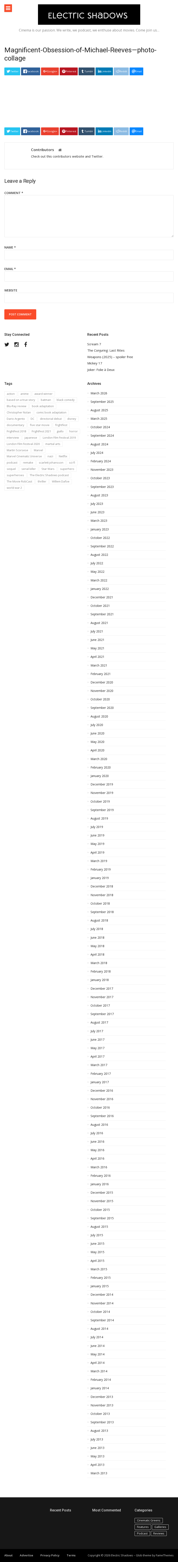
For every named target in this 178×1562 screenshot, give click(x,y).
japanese (31, 437)
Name (10, 247)
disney (71, 419)
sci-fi (72, 462)
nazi (50, 456)
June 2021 (97, 640)
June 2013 (97, 1448)
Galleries (160, 1527)
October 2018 (100, 903)
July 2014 (97, 1337)
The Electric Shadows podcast (49, 475)
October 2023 (100, 478)
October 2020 (100, 699)
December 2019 (102, 784)
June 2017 (97, 1040)
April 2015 (97, 1261)
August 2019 (99, 818)
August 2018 (99, 920)
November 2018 (102, 895)
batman (46, 400)
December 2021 (102, 597)
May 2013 (97, 1456)
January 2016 (100, 1184)
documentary (15, 425)
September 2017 (102, 1014)
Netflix (63, 456)
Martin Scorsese (17, 450)
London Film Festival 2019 (59, 437)
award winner (43, 394)
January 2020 (100, 776)
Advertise (26, 1555)
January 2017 (100, 1082)
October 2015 (100, 1210)
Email (10, 269)
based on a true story (21, 400)
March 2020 (99, 759)
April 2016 (97, 1158)
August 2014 (99, 1329)
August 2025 (99, 410)
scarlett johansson (51, 462)
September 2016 (102, 1116)
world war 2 (14, 488)
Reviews (158, 1533)
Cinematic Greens (148, 1520)
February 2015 (101, 1278)
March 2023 (99, 521)
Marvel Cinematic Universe (24, 456)
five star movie (39, 425)
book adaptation (43, 406)
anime (24, 394)
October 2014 (100, 1312)
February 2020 (101, 767)
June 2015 (97, 1244)
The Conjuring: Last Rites (106, 350)
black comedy (66, 400)
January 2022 (100, 589)
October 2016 (100, 1107)
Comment (13, 193)
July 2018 (97, 929)
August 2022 (99, 555)
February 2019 (101, 869)
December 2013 (102, 1397)
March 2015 (99, 1269)
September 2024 (102, 436)
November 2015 (102, 1201)
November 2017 (102, 997)
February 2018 (101, 971)
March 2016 (99, 1167)
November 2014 (102, 1303)
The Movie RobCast (19, 481)
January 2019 (100, 878)
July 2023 (97, 504)
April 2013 (97, 1465)
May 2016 (97, 1150)
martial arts (52, 444)
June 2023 (97, 512)
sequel (11, 469)
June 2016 (97, 1142)
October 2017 (100, 1005)
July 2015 (97, 1235)
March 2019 (99, 861)
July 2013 (97, 1439)
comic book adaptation (51, 412)
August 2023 (99, 495)
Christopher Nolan (19, 412)
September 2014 (102, 1320)
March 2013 (99, 1473)
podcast (12, 462)
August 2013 (99, 1431)
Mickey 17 (94, 363)
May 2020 (97, 742)
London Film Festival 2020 (23, 444)
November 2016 (102, 1099)
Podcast (142, 1533)
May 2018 (97, 946)
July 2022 (97, 563)
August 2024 (99, 444)
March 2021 (99, 665)
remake (28, 462)
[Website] (60, 150)
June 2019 (97, 835)
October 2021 (100, 606)
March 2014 (99, 1371)
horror (73, 431)
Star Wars (47, 469)
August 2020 (99, 716)
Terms (71, 1555)
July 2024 (97, 453)
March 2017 (99, 1065)
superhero (67, 469)
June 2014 (97, 1346)
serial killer (28, 469)
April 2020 (97, 750)
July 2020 (97, 725)
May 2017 (97, 1048)
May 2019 (97, 844)
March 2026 (99, 393)
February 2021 (101, 674)
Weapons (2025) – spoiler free (110, 357)
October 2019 (100, 801)
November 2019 (102, 793)
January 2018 (100, 980)
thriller (42, 481)
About (8, 1555)
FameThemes (165, 1555)
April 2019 (97, 852)
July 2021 (97, 631)
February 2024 (101, 461)
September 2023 (102, 487)
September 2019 (102, 810)
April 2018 (97, 954)
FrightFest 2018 (16, 431)
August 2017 (99, 1022)
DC (32, 419)
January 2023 (100, 529)
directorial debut (51, 419)
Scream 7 (94, 344)
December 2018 (102, 886)
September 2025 (102, 402)
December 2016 (102, 1091)
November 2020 (102, 691)
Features (143, 1527)
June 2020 (97, 733)
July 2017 (97, 1031)
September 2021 (102, 614)
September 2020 (102, 708)
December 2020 (102, 682)
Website (10, 290)
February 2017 (101, 1074)
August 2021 (99, 623)
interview (13, 437)
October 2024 (100, 427)
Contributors (42, 149)
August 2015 (99, 1227)
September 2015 (102, 1218)
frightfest (61, 425)
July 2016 (97, 1133)
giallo (60, 431)
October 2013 (100, 1414)
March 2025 (99, 419)
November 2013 (102, 1405)
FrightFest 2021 (41, 431)
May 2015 (97, 1252)
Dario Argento (16, 419)
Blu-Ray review (16, 406)
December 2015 (102, 1193)
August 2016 (99, 1125)
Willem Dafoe (60, 481)
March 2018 (99, 963)
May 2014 (97, 1354)
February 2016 (101, 1176)
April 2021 (97, 657)
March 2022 (99, 580)
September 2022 (102, 546)
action (11, 394)
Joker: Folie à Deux (101, 370)
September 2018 (102, 912)
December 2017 (102, 989)
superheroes (15, 475)
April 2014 (97, 1363)
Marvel (38, 450)
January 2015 (100, 1286)
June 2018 (97, 938)
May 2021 (97, 648)
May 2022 (97, 572)
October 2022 (100, 538)
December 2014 (102, 1295)
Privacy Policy (49, 1555)
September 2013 (102, 1422)
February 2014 (101, 1380)
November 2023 (102, 470)
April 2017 (97, 1056)
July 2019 (97, 827)
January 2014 (100, 1388)
